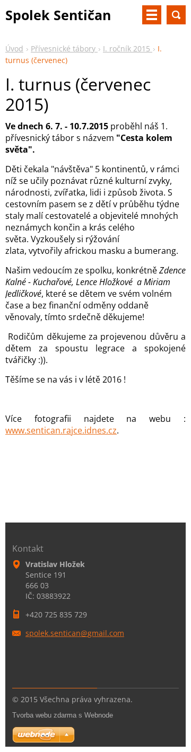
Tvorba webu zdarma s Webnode (62, 715)
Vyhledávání (176, 14)
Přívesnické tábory (64, 48)
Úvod (14, 48)
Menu (151, 14)
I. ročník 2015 (127, 48)
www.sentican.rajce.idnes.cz (61, 430)
